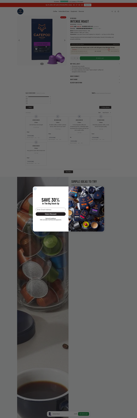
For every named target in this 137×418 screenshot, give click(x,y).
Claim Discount (50, 214)
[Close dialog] (35, 188)
